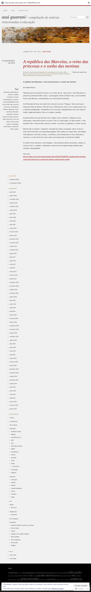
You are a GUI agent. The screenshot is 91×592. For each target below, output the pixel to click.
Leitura (13, 491)
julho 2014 (13, 387)
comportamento (7, 99)
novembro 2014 (14, 372)
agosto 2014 (13, 383)
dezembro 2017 (14, 239)
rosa (14, 119)
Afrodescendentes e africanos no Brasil (22, 525)
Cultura (60, 72)
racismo (51, 579)
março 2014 (13, 401)
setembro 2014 (14, 380)
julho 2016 (13, 300)
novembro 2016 (14, 286)
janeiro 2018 (13, 235)
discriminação (59, 573)
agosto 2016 (13, 297)
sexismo (8, 124)
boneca (10, 94)
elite (11, 104)
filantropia (11, 109)
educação (75, 572)
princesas (9, 119)
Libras (13, 460)
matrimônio (9, 114)
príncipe (10, 116)
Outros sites (23, 10)
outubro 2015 (13, 333)
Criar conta (13, 555)
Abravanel (6, 92)
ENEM (13, 449)
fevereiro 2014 (14, 405)
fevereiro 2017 (14, 275)
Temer (12, 129)
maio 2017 (13, 264)
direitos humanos (47, 573)
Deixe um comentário (80, 72)
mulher (78, 576)
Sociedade (48, 75)
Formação (54, 74)
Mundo (25, 75)
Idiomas (13, 485)
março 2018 (13, 228)
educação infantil (13, 576)
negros (10, 579)
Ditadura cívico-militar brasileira (20, 534)
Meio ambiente (15, 536)
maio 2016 (13, 307)
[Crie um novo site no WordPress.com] (45, 2)
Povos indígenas (16, 539)
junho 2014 (13, 390)
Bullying (54, 72)
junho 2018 (13, 217)
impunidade (63, 576)
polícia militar (16, 579)
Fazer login (13, 558)
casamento (10, 97)
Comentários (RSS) (15, 183)
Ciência (12, 417)
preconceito (30, 579)
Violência (13, 472)
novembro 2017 (14, 242)
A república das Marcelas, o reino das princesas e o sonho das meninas (55, 63)
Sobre (5, 10)
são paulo (67, 579)
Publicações (13, 511)
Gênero (60, 74)
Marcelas (15, 111)
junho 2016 (13, 304)
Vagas (13, 497)
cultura (20, 573)
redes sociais (60, 579)
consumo (15, 99)
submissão (15, 126)
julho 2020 (13, 192)
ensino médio (28, 576)
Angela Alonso (14, 92)
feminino (5, 109)
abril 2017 (12, 268)
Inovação (13, 457)
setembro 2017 (14, 250)
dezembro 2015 (14, 325)
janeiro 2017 (13, 278)
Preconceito (32, 75)
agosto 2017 (13, 253)
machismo (9, 111)
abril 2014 (12, 398)
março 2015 (13, 358)
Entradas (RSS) (14, 179)
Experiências (14, 452)
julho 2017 (13, 257)
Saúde (13, 463)
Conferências (13, 421)
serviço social (14, 121)
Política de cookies (58, 589)
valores (16, 129)
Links (13, 10)
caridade (15, 94)
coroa (4, 102)
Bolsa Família (15, 528)
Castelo (16, 97)
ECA (65, 72)
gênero (57, 576)
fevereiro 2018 (14, 231)
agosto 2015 (13, 340)
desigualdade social (12, 102)
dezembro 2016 (14, 282)
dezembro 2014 (14, 369)
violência (76, 579)
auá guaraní (14, 16)
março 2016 (13, 315)
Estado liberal (14, 107)
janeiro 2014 (13, 409)
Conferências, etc (16, 437)
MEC (74, 575)
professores (42, 579)
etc (10, 501)
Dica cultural (13, 425)
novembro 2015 (14, 329)
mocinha (5, 116)
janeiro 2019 (13, 195)
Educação (26, 74)
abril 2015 (12, 354)
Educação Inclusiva (36, 74)
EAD (12, 440)
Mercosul (13, 507)
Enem (20, 576)
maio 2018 (13, 221)
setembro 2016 (14, 293)
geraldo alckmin (45, 575)
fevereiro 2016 (14, 318)
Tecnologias (14, 469)
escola (35, 576)
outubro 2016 (13, 289)
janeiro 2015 (13, 365)
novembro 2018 (14, 199)
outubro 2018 (13, 203)
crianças (13, 572)
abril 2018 (12, 224)
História (67, 74)
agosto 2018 (13, 210)
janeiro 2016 (13, 322)
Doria (7, 104)
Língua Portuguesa (16, 488)
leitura (69, 576)
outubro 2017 (13, 246)
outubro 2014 (13, 376)
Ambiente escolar (45, 72)
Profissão (41, 75)
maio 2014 (13, 394)
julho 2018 (13, 213)
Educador (47, 74)
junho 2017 (13, 260)
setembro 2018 (14, 206)
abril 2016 (12, 311)
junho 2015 (13, 347)
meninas (15, 114)
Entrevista (14, 514)
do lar (4, 104)
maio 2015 (13, 351)
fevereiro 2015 (14, 362)
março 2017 (13, 271)
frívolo (16, 109)
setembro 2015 (14, 336)
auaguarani (33, 72)
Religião (13, 545)
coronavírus (15, 466)
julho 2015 (13, 343)
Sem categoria (14, 518)
